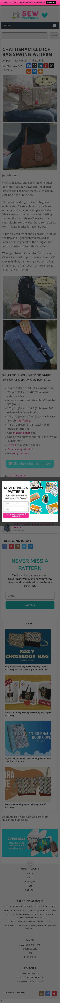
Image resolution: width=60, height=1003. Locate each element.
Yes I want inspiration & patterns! (16, 515)
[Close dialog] (55, 483)
